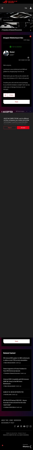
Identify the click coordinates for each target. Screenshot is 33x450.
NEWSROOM (17, 420)
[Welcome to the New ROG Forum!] (30, 111)
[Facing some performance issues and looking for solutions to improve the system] (27, 111)
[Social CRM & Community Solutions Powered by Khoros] (27, 446)
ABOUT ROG (4, 420)
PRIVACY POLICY (22, 433)
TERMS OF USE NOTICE (11, 433)
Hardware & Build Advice (10, 407)
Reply (16, 102)
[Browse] (3, 8)
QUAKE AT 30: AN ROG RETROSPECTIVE (13, 392)
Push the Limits (7, 394)
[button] (5, 95)
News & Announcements (9, 362)
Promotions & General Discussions (12, 30)
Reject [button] (10, 127)
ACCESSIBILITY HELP (7, 423)
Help (26, 8)
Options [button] (30, 30)
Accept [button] (23, 127)
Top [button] (2, 445)
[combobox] (16, 20)
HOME (11, 420)
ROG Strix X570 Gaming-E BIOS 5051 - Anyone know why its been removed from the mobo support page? (15, 403)
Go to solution (17, 47)
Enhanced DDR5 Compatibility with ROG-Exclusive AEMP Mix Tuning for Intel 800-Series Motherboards (16, 381)
